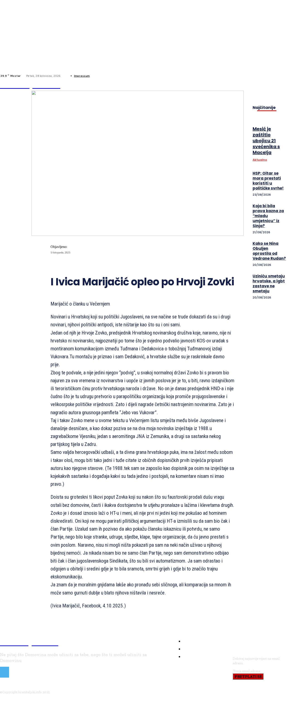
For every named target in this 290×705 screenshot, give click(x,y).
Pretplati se (248, 676)
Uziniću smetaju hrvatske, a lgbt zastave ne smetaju (269, 283)
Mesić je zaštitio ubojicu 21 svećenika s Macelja (266, 141)
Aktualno (260, 160)
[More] (157, 264)
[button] (208, 85)
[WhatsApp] (140, 264)
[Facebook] (97, 76)
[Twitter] (108, 264)
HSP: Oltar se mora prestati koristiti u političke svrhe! (268, 181)
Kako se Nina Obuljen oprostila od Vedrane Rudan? (269, 251)
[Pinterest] (124, 264)
